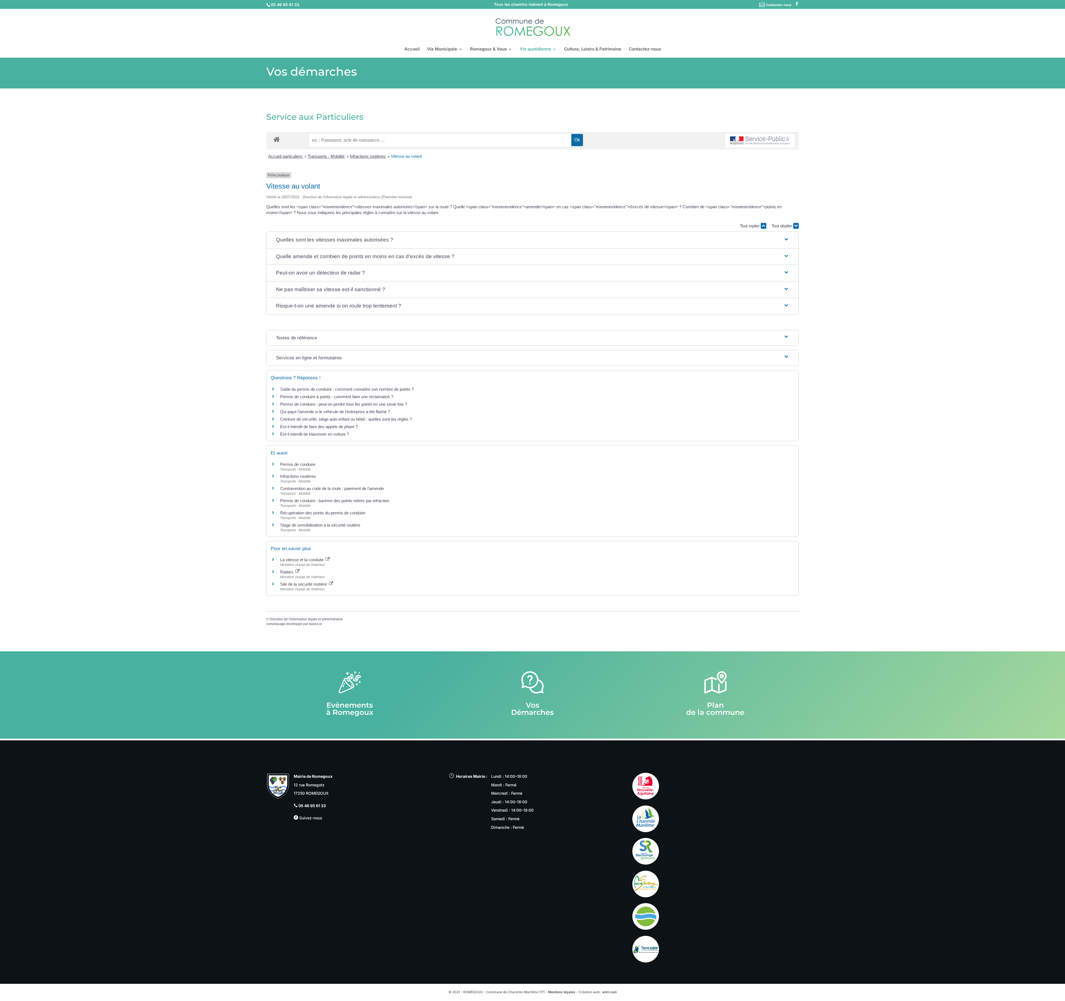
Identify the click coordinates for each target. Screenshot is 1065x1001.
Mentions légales (561, 992)
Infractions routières (368, 156)
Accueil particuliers (285, 156)
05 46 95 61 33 (312, 805)
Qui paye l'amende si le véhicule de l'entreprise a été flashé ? (335, 411)
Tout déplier (782, 225)
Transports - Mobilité (327, 156)
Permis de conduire (297, 464)
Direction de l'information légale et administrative (306, 619)
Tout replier (750, 225)
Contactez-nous (779, 5)
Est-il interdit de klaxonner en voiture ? (314, 434)
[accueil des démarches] (276, 139)
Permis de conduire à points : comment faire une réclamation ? (336, 396)
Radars (287, 572)
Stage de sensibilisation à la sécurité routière (320, 525)
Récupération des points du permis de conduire (322, 512)
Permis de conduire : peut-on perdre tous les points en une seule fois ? (343, 404)
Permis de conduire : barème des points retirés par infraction (334, 500)
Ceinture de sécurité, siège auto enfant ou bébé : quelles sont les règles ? (346, 419)
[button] (532, 240)
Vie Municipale (442, 49)
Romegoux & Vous (488, 49)
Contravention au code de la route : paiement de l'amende (332, 488)
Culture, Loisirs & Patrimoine (592, 49)
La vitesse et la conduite (302, 559)
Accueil (412, 49)
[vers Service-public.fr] (760, 141)
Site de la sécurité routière (304, 584)
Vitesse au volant (407, 156)
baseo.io (315, 624)
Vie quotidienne (535, 49)
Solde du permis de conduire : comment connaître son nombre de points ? (347, 389)
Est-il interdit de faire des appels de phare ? (319, 426)
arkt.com (609, 992)
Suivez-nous (310, 817)
